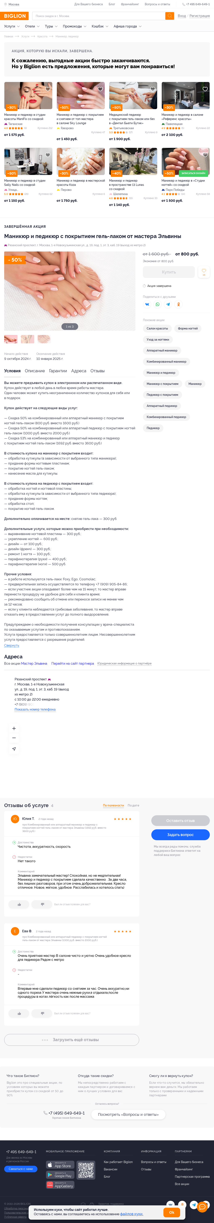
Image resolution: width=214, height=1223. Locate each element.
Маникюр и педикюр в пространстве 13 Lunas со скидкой (126, 185)
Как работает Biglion (118, 1162)
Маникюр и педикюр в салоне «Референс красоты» (182, 117)
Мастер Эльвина (34, 664)
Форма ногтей (188, 328)
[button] (11, 339)
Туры (49, 26)
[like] (18, 904)
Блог (112, 4)
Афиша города (125, 26)
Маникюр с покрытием (162, 384)
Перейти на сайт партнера (72, 664)
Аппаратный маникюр (162, 350)
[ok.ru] (182, 1205)
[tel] (194, 1205)
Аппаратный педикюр (162, 406)
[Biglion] (16, 16)
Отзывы (97, 370)
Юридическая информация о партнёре (124, 663)
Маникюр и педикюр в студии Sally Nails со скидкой (24, 182)
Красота (42, 36)
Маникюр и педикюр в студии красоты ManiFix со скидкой (24, 117)
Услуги (9, 26)
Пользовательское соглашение (22, 1212)
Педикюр (153, 428)
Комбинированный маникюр (166, 361)
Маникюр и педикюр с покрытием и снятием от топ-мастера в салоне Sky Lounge (80, 119)
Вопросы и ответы (157, 4)
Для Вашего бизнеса (88, 4)
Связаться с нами (21, 1169)
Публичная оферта (15, 1216)
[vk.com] (170, 1205)
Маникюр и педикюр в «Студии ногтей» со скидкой (183, 182)
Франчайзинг (130, 4)
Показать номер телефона (35, 709)
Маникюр (195, 384)
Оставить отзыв (180, 820)
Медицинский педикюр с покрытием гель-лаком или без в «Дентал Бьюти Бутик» (132, 119)
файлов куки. (131, 1214)
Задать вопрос (180, 834)
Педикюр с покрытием (162, 394)
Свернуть (11, 645)
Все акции (182, 1184)
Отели (30, 26)
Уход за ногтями (158, 339)
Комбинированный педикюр (166, 417)
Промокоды (72, 26)
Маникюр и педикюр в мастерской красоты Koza (81, 182)
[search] (169, 16)
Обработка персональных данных (24, 1208)
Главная (8, 36)
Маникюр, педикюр (67, 36)
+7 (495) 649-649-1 (66, 1113)
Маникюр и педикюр (161, 372)
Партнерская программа (192, 1176)
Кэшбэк (98, 26)
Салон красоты (157, 328)
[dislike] (41, 904)
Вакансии (110, 1169)
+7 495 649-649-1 (198, 4)
